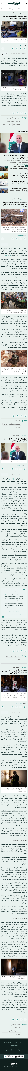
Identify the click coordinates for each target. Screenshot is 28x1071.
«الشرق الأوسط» (20, 43)
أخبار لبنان (17, 117)
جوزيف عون (12, 478)
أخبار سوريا (10, 117)
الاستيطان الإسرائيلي (14, 423)
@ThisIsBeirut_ (8, 593)
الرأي (10, 7)
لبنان (10, 123)
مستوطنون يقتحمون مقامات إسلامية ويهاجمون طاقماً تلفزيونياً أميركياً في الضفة (15, 203)
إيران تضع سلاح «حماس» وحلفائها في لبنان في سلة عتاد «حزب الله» (20, 174)
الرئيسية (25, 7)
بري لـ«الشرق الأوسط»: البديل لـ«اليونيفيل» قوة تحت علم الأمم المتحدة (19, 167)
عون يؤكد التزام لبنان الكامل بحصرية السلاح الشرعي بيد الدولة (15, 439)
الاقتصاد (5, 7)
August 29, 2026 (19, 612)
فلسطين (17, 426)
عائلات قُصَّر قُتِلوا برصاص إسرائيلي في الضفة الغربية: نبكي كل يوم (14, 670)
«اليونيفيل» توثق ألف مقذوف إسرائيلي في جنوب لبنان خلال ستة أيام (19, 189)
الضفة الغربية (7, 254)
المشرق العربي (11, 11)
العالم (13, 7)
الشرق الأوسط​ (19, 7)
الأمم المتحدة (10, 120)
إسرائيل (5, 423)
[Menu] (26, 3)
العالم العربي (23, 11)
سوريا (4, 123)
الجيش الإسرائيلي (12, 399)
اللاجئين (18, 120)
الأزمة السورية (16, 123)
